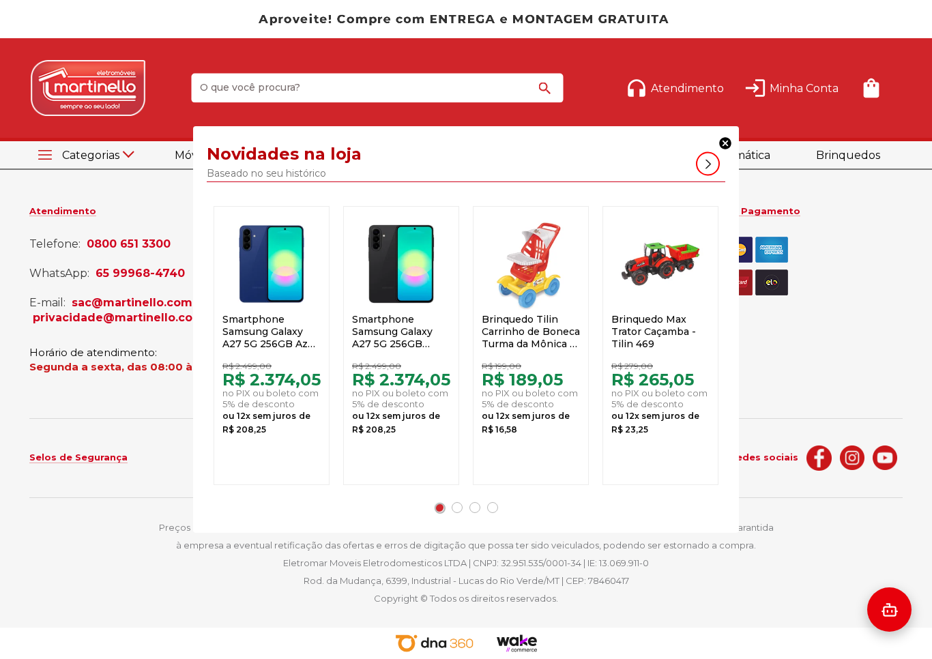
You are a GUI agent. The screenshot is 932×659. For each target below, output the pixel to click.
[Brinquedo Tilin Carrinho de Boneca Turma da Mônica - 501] (531, 264)
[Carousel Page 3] (474, 507)
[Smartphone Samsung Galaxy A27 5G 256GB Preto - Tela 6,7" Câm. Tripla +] (401, 264)
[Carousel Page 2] (457, 507)
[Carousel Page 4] (492, 507)
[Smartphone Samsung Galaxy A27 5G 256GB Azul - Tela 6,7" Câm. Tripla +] (271, 264)
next (708, 164)
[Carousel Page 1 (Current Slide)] (439, 507)
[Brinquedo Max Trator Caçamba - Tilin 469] (660, 264)
